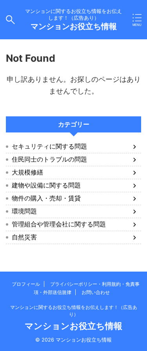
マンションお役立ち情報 (74, 26)
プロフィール (26, 284)
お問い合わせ (96, 292)
